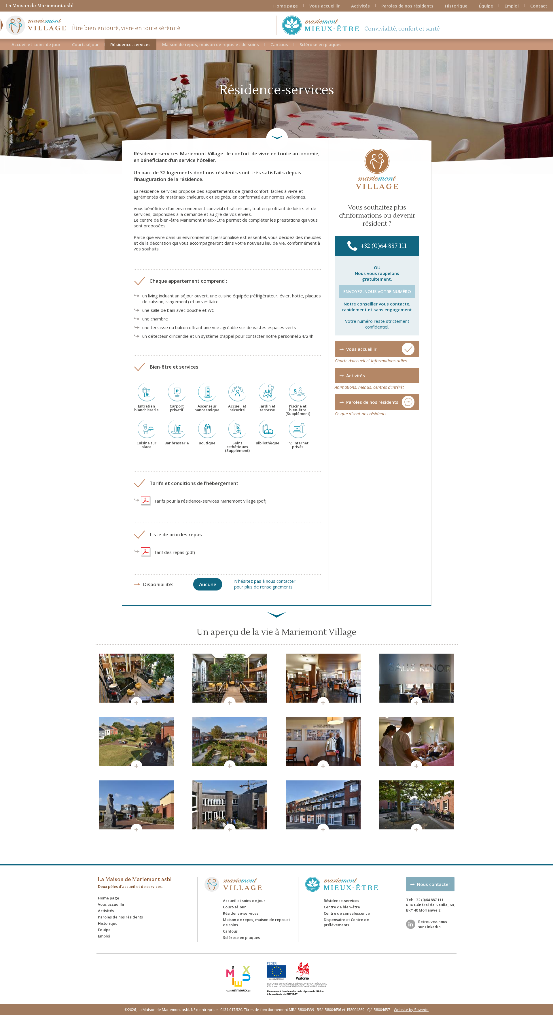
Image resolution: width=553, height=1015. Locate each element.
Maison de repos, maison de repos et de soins (210, 44)
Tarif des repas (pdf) (174, 552)
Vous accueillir (324, 6)
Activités (360, 6)
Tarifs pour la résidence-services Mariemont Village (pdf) (210, 501)
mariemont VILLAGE (233, 884)
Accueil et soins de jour (36, 44)
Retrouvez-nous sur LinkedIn (432, 924)
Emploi (512, 6)
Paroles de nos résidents (407, 6)
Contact (538, 6)
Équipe (486, 6)
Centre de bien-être (342, 907)
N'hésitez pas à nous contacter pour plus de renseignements (265, 584)
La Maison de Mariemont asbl (39, 5)
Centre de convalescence (347, 913)
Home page (285, 6)
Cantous (279, 44)
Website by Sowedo (411, 1009)
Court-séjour (85, 44)
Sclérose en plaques (321, 44)
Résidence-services (130, 44)
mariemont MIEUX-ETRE (345, 884)
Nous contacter (432, 884)
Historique (456, 6)
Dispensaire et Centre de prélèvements (346, 922)
